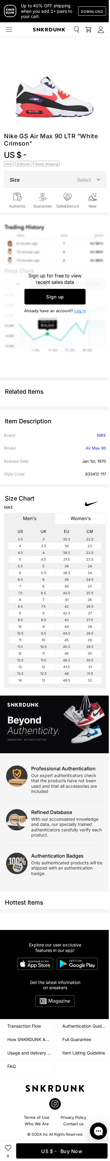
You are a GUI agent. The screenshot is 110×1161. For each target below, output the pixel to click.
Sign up (55, 296)
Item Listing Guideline (83, 1052)
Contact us (73, 1123)
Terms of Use (37, 1117)
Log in (80, 310)
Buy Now (61, 1151)
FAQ (11, 1066)
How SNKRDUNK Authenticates (31, 1039)
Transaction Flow (24, 1026)
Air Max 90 (96, 448)
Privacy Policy (73, 1117)
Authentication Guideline (86, 1026)
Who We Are (37, 1123)
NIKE (101, 435)
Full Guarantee (76, 1039)
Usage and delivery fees (31, 1052)
